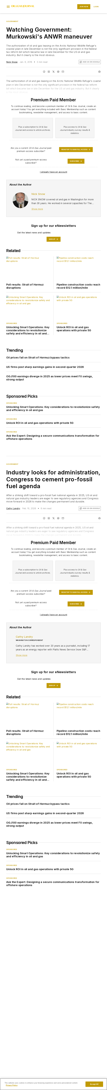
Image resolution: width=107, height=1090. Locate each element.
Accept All (94, 1084)
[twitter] (53, 71)
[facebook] (44, 71)
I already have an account (53, 172)
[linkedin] (48, 71)
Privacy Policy (11, 1085)
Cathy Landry (13, 508)
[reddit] (58, 71)
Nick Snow (12, 62)
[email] (63, 71)
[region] (53, 1084)
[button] (8, 7)
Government (12, 21)
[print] (99, 71)
